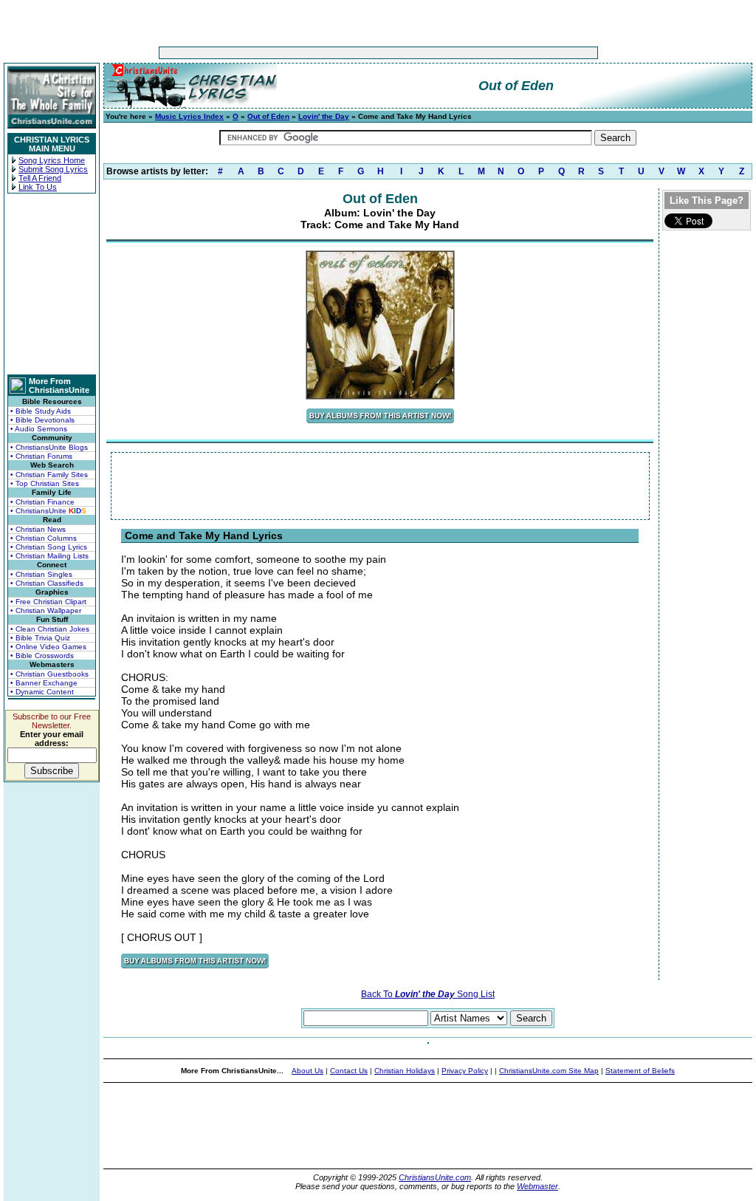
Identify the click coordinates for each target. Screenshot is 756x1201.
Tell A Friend (39, 178)
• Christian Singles (41, 574)
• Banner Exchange (44, 683)
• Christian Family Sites (49, 475)
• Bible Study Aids (40, 411)
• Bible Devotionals (42, 420)
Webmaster (537, 1186)
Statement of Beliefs (640, 1071)
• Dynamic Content (42, 692)
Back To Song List (428, 994)
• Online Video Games (48, 647)
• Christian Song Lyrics (48, 547)
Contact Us (349, 1071)
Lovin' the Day (323, 116)
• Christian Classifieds (46, 583)
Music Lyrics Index (189, 116)
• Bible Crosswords (42, 655)
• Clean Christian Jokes (49, 629)
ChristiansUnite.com (435, 1177)
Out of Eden (268, 116)
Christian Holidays (404, 1071)
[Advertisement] (332, 52)
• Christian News (38, 529)
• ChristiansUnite (48, 511)
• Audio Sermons (38, 429)
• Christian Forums (41, 456)
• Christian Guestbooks (49, 674)
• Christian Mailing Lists (49, 556)
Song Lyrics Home (51, 160)
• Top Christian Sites (44, 483)
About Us (307, 1071)
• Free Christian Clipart (48, 602)
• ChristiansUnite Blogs (49, 447)
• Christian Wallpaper (45, 610)
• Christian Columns (43, 538)
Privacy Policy (464, 1071)
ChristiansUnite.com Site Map (549, 1071)
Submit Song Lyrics (53, 169)
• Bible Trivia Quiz (40, 638)
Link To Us (37, 186)
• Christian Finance (42, 502)
